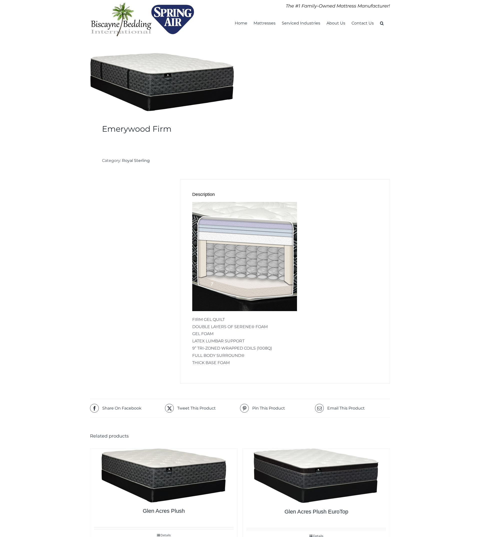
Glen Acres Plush (164, 511)
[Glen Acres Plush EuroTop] (316, 476)
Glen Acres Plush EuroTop (316, 512)
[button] (382, 22)
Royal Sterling (136, 160)
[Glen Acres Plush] (163, 476)
